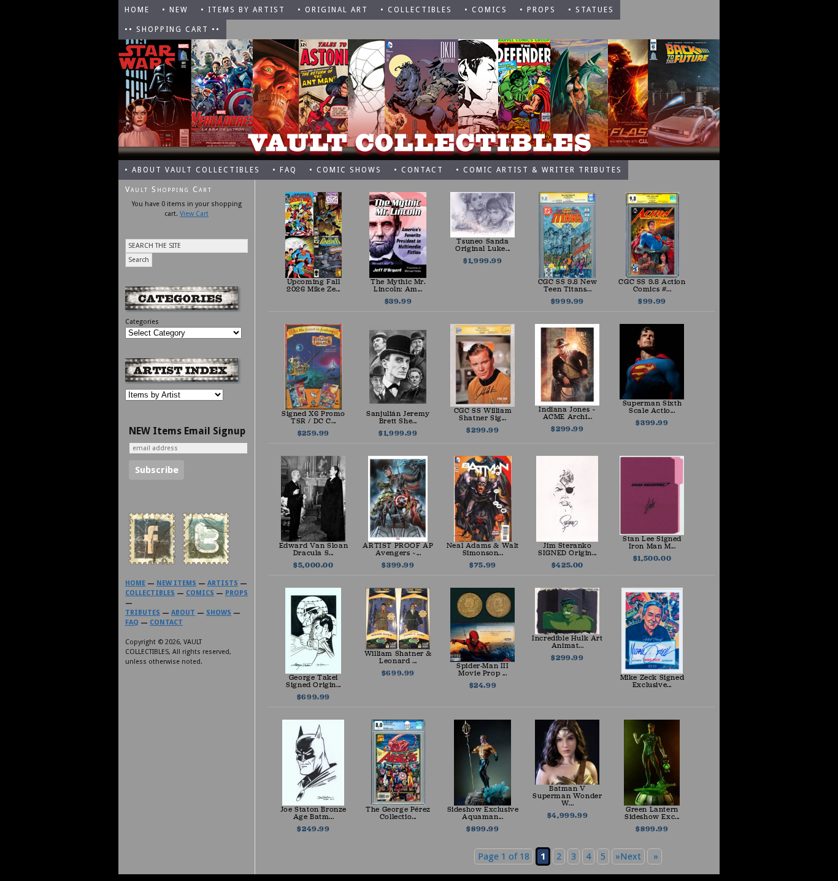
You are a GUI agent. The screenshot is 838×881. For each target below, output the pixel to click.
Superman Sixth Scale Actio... (652, 406)
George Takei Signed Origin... (313, 681)
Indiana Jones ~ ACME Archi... (567, 412)
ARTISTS (222, 583)
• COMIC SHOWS (345, 170)
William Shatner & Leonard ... (398, 657)
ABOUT (183, 613)
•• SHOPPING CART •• (172, 29)
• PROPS (538, 10)
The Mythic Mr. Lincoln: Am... (398, 285)
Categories (142, 322)
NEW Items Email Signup (187, 431)
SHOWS (218, 613)
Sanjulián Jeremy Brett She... (398, 417)
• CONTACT (419, 170)
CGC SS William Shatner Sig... (483, 414)
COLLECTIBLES (150, 593)
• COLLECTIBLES (416, 10)
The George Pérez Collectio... (398, 812)
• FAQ (284, 170)
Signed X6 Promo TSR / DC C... (313, 417)
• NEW (175, 10)
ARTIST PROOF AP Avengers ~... (398, 549)
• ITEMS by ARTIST (243, 10)
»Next (628, 856)
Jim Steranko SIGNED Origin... (567, 549)
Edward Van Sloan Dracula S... (313, 549)
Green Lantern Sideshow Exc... (652, 812)
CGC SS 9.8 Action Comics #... (651, 285)
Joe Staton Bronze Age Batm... (313, 812)
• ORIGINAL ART (333, 10)
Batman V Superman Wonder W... (567, 795)
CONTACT (166, 622)
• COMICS (485, 10)
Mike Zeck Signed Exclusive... (652, 681)
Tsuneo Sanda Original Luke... (482, 244)
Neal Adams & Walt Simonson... (483, 549)
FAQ (132, 622)
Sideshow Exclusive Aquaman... (483, 812)
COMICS (200, 593)
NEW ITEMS (176, 583)
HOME (137, 10)
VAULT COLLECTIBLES (419, 99)
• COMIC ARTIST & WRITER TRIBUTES (539, 170)
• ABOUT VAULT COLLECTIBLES (192, 170)
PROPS (236, 593)
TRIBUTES (142, 613)
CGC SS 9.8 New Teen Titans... (567, 285)
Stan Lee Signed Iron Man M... (652, 542)
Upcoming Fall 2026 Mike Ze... (313, 285)
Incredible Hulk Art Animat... (567, 641)
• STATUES (591, 10)
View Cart (194, 214)
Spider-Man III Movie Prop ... (482, 669)
